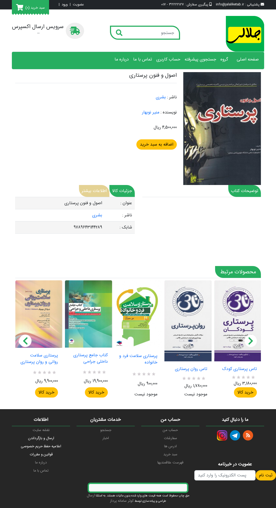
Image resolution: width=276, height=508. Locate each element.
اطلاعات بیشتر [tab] (94, 190)
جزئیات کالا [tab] (122, 190)
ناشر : (172, 97)
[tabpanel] (75, 215)
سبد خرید (170, 454)
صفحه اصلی (248, 59)
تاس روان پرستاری (191, 369)
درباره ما (122, 59)
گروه (224, 59)
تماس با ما (142, 59)
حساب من (170, 430)
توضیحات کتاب (244, 190)
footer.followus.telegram (235, 435)
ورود (65, 4)
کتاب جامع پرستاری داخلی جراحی (90, 358)
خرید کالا (46, 392)
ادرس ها (170, 446)
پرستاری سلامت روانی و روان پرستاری (39, 358)
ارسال (91, 495)
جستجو (105, 430)
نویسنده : (169, 112)
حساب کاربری (168, 59)
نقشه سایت (41, 430)
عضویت (78, 4)
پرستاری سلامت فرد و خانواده (138, 359)
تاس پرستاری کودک (239, 369)
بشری (161, 97)
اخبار (105, 438)
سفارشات (170, 438)
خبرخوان (248, 435)
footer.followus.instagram (222, 435)
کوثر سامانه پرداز (122, 501)
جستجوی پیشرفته (200, 59)
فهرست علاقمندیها (170, 462)
